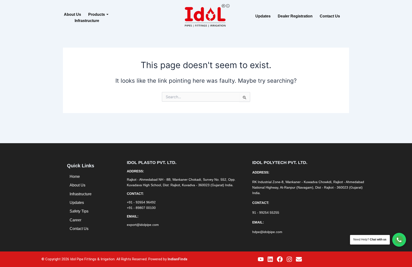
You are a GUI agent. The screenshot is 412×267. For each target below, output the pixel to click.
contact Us (330, 16)
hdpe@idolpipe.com (267, 232)
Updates (263, 16)
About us (72, 14)
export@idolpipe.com (143, 225)
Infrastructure (87, 21)
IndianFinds (177, 259)
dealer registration (295, 16)
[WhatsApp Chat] (399, 240)
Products (96, 14)
